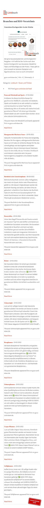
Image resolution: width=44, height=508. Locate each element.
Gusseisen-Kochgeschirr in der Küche (18, 27)
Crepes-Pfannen (9, 426)
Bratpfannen (8, 342)
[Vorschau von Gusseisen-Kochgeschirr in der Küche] (21, 43)
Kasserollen (8, 216)
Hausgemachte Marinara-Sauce (15, 134)
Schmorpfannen (9, 384)
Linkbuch (14, 83)
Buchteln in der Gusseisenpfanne (15, 176)
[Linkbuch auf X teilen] (34, 4)
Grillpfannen (8, 466)
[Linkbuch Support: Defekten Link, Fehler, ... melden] (41, 4)
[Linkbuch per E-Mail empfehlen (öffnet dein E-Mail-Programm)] (30, 4)
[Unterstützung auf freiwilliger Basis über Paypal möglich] (37, 4)
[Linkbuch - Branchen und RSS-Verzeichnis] (22, 13)
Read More (8, 128)
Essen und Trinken (25, 83)
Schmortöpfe (8, 303)
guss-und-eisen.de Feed (23, 89)
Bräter (6, 261)
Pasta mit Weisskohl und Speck (14, 95)
